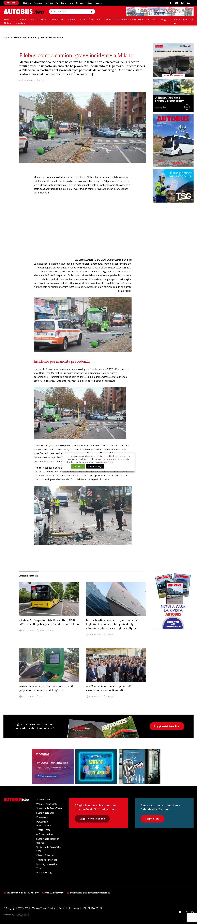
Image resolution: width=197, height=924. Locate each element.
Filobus (7, 23)
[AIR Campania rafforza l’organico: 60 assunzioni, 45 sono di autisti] (116, 665)
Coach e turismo (38, 19)
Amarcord (152, 19)
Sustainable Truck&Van (49, 808)
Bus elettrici (44, 630)
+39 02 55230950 (54, 892)
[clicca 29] (160, 11)
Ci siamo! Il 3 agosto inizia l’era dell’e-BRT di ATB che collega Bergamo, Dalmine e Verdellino (49, 622)
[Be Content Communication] (23, 914)
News (6, 19)
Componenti (57, 19)
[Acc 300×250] (96, 766)
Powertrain (42, 817)
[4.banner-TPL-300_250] (173, 60)
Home (6, 37)
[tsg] (173, 186)
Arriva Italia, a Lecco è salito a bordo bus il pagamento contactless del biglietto (46, 688)
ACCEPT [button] (78, 466)
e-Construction (44, 834)
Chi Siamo (27, 3)
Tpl (15, 19)
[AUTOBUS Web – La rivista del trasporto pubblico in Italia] (23, 12)
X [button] (129, 456)
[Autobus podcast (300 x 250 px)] (140, 766)
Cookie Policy (107, 462)
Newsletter (38, 3)
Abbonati (11, 3)
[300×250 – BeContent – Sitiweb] (53, 766)
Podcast (89, 3)
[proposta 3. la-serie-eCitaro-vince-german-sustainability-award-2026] (173, 96)
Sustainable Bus (45, 812)
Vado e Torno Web (46, 804)
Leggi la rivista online (167, 726)
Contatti (79, 3)
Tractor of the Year (46, 859)
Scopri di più (152, 818)
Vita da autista (104, 19)
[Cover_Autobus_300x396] (173, 140)
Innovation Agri (44, 872)
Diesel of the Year (46, 855)
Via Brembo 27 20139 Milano (22, 892)
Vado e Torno (43, 799)
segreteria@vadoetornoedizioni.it (90, 892)
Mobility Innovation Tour (129, 19)
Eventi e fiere (87, 19)
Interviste (20, 23)
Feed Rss (98, 3)
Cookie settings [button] (95, 466)
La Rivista (49, 3)
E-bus (23, 19)
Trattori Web (43, 829)
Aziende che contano (64, 3)
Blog (163, 19)
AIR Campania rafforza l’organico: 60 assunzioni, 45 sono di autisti (109, 688)
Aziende (72, 19)
